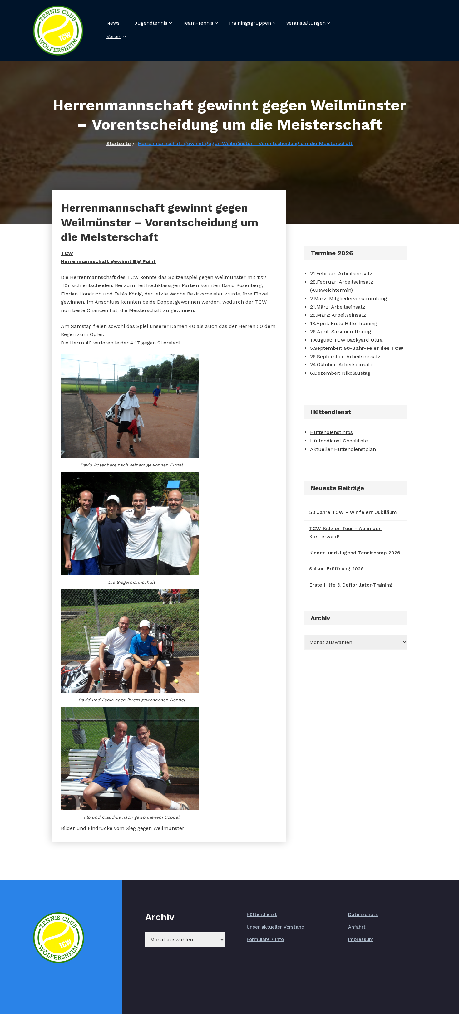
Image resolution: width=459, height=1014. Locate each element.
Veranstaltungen (306, 23)
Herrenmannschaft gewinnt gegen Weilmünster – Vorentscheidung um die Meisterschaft (245, 143)
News (113, 23)
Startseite (118, 143)
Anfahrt (357, 927)
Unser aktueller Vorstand (275, 927)
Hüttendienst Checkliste (339, 441)
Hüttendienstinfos (331, 432)
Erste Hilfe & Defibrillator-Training (350, 585)
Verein (113, 36)
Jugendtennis (151, 23)
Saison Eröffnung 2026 (336, 569)
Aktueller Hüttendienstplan (343, 449)
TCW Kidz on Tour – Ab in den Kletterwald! (345, 532)
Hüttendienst (262, 914)
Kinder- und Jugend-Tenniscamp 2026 (354, 553)
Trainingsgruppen (249, 23)
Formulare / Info (265, 939)
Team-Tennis (197, 23)
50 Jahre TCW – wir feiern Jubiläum (353, 512)
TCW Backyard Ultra (358, 340)
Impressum (360, 939)
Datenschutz (363, 914)
